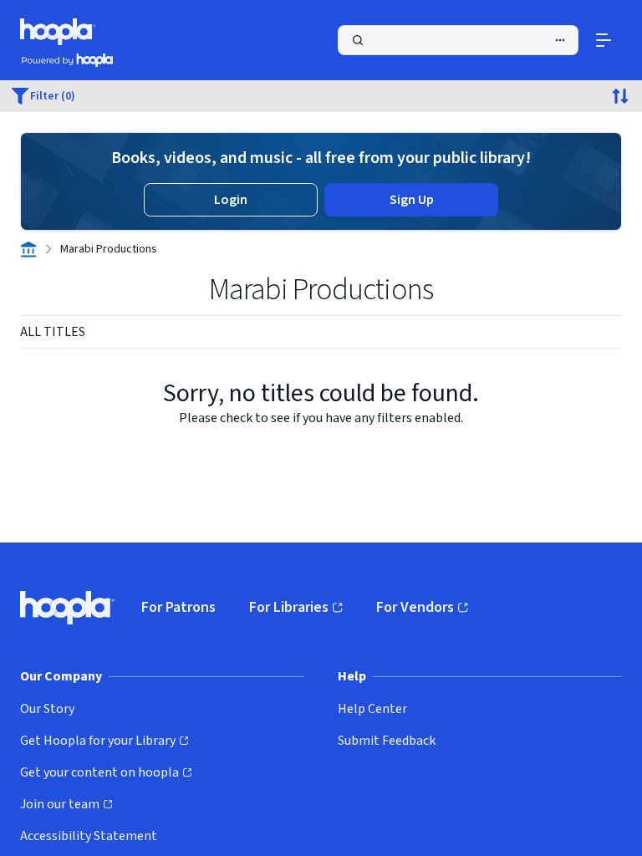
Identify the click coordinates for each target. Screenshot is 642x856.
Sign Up (412, 200)
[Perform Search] (458, 40)
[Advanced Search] (560, 40)
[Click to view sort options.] (620, 96)
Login (230, 200)
